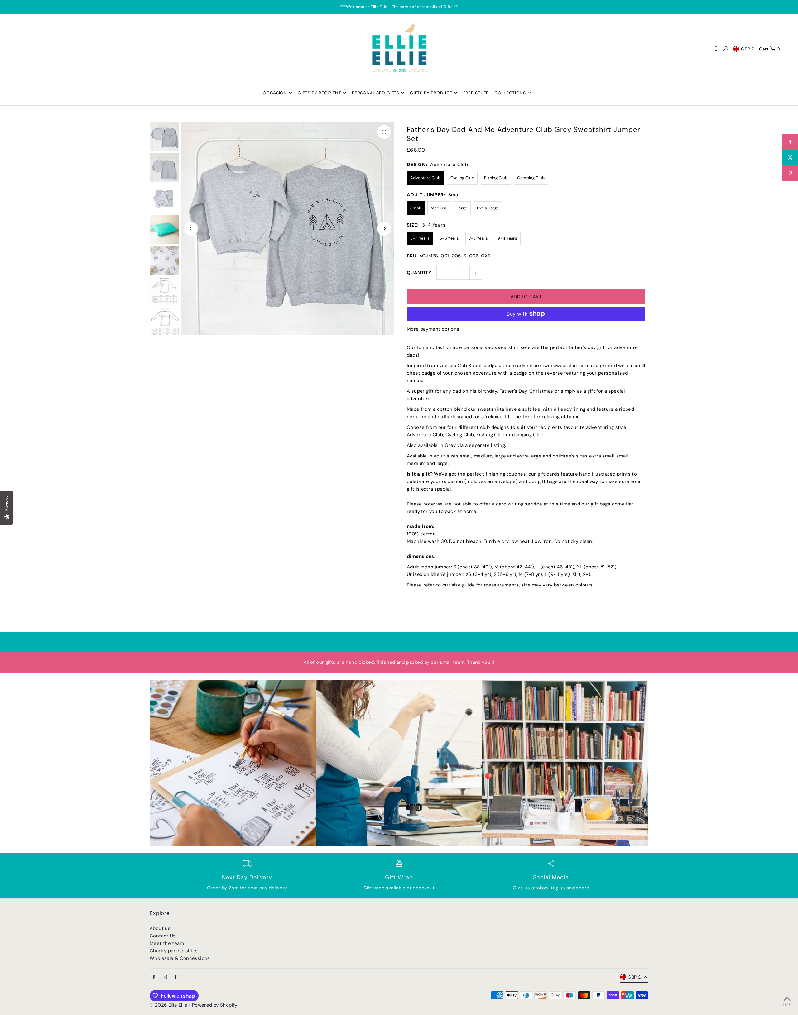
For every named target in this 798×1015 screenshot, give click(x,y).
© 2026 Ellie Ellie (169, 1005)
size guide (463, 585)
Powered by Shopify (215, 1005)
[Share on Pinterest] (790, 173)
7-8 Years (478, 238)
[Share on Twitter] (790, 157)
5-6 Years (449, 238)
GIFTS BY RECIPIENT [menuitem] (319, 93)
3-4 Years (420, 238)
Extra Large (488, 208)
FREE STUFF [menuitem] (475, 93)
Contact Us (163, 936)
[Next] (384, 229)
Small (415, 208)
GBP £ (747, 49)
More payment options (433, 329)
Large (461, 208)
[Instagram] (165, 977)
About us (160, 928)
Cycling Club (462, 177)
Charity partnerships (174, 951)
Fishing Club (496, 177)
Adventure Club (425, 177)
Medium (438, 208)
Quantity (419, 273)
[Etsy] (176, 977)
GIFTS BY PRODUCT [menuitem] (431, 93)
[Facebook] (154, 977)
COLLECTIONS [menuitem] (510, 93)
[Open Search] (716, 48)
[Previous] (191, 229)
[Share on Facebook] (790, 142)
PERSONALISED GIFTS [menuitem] (375, 93)
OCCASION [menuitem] (275, 93)
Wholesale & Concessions (180, 958)
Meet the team (167, 943)
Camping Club (531, 177)
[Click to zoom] (384, 132)
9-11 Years (507, 238)
